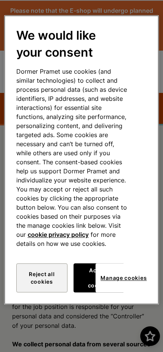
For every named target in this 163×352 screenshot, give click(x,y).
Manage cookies (123, 278)
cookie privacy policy (58, 235)
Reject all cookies (42, 278)
